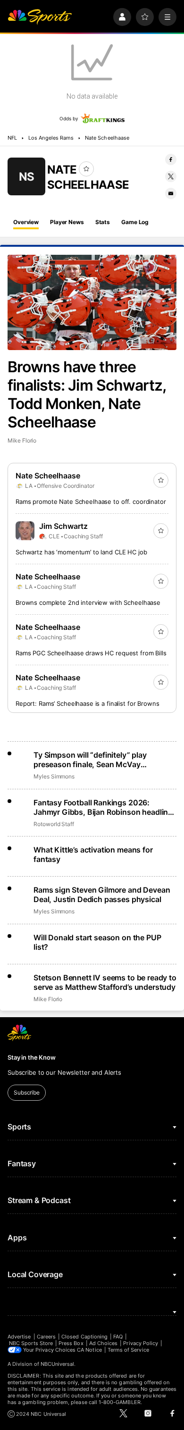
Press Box (71, 1343)
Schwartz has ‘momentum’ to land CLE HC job (81, 552)
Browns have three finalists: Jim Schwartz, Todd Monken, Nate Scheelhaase (87, 394)
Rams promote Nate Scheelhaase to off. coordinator (91, 501)
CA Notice (89, 1349)
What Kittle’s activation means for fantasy (93, 854)
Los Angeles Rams (51, 137)
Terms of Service (128, 1349)
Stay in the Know (32, 1057)
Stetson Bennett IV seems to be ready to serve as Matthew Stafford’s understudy (104, 982)
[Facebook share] (170, 159)
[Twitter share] (170, 176)
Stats (102, 222)
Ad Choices (103, 1343)
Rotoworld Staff (53, 824)
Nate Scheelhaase (107, 137)
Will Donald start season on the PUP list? (97, 942)
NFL (12, 137)
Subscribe (27, 1092)
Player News (67, 222)
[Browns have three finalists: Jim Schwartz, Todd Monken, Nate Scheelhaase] (92, 302)
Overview (26, 222)
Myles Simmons (54, 776)
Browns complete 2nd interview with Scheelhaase (88, 602)
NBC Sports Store (31, 1343)
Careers (46, 1336)
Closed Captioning (84, 1336)
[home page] (40, 17)
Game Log (135, 222)
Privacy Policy (140, 1343)
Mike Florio (22, 440)
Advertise (19, 1336)
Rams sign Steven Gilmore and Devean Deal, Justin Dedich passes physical (101, 894)
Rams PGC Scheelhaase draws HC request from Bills (91, 653)
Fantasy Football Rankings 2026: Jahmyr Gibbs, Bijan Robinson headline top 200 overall (102, 807)
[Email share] (170, 193)
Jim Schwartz (63, 526)
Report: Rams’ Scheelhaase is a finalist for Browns (87, 703)
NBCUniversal (58, 1364)
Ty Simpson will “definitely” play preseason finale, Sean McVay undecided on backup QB (90, 759)
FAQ (118, 1336)
